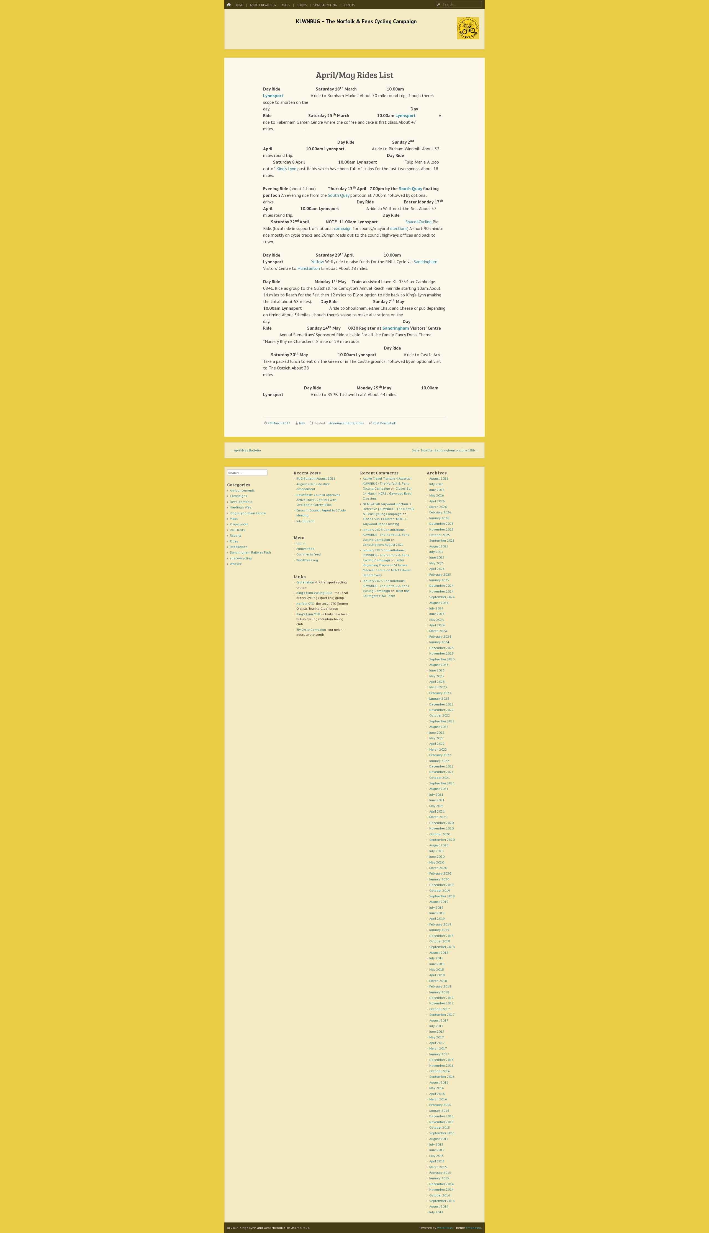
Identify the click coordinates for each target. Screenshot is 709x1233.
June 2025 (437, 557)
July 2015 (436, 1144)
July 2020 (436, 851)
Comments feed (308, 554)
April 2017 (437, 1043)
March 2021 (438, 817)
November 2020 (441, 828)
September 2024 (442, 597)
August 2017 (438, 1020)
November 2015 (441, 1122)
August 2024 (438, 603)
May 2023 (436, 676)
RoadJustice (238, 547)
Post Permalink (384, 423)
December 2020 (441, 823)
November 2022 (441, 710)
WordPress (445, 1228)
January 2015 (439, 1178)
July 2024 (436, 608)
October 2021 (439, 778)
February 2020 (440, 873)
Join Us (349, 5)
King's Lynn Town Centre (248, 513)
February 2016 (440, 1105)
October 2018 (439, 941)
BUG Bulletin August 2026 (315, 478)
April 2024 (437, 625)
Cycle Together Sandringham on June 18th (445, 450)
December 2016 (441, 1060)
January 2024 (439, 642)
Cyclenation (305, 582)
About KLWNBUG (263, 5)
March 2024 (438, 631)
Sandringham (425, 261)
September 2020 (442, 839)
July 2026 (436, 484)
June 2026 (437, 490)
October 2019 (439, 890)
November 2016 (441, 1065)
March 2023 (438, 687)
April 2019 (437, 918)
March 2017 (438, 1048)
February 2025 (440, 574)
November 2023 (441, 653)
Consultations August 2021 (383, 544)
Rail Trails (237, 530)
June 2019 (437, 913)
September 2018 (442, 947)
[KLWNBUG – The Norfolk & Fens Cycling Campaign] (468, 37)
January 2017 (439, 1054)
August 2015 (438, 1139)
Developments (241, 502)
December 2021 (441, 766)
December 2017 (441, 998)
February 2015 (440, 1172)
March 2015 (438, 1167)
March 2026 (438, 507)
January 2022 (439, 761)
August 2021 (438, 789)
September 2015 (442, 1133)
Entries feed (305, 549)
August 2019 (438, 901)
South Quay (410, 188)
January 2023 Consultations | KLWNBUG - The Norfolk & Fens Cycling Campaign (386, 535)
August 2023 (438, 665)
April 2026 (437, 501)
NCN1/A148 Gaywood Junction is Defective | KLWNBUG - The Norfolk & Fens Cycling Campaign (388, 509)
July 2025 (436, 552)
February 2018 (440, 986)
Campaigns (238, 496)
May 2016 (436, 1088)
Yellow (317, 261)
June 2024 (437, 614)
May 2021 (436, 806)
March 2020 (438, 868)
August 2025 (438, 546)
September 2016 (442, 1076)
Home (239, 5)
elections (398, 228)
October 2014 (439, 1195)
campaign (342, 228)
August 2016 (438, 1082)
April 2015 (437, 1161)
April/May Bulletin (245, 450)
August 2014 (438, 1206)
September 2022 (442, 721)
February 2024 (440, 636)
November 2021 (441, 772)
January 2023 (439, 698)
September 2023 (442, 659)
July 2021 (436, 794)
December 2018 (441, 936)
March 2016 (438, 1099)
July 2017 (436, 1026)
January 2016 (439, 1110)
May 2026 (436, 495)
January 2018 (439, 992)
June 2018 (437, 964)
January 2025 (439, 580)
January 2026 (439, 518)
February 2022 (440, 755)
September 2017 (442, 1014)
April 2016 (437, 1094)
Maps (286, 5)
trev (302, 423)
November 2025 (441, 529)
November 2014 (441, 1189)
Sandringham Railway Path (250, 552)
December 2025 (441, 523)
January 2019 (439, 930)
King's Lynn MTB (308, 614)
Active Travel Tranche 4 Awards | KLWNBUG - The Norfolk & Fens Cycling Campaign (387, 483)
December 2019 (441, 885)
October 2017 (439, 1009)
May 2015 (436, 1156)
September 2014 (442, 1201)
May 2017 (436, 1037)
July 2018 (436, 958)
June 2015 (437, 1150)
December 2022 (441, 704)
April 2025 (437, 569)
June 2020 (437, 856)
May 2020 (436, 862)
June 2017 (437, 1031)
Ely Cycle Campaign (311, 629)
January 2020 (439, 879)
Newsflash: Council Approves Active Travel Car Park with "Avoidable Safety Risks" (318, 500)
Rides (360, 423)
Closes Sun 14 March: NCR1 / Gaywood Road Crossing (387, 493)
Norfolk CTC (305, 603)
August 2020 (438, 845)
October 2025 (439, 535)
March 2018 (438, 981)
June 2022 (437, 732)
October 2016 (439, 1071)
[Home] (229, 4)
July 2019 (436, 907)
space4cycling (325, 5)
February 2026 (440, 512)
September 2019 (442, 896)
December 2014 (441, 1184)
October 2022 (439, 715)
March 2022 (438, 749)
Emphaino (473, 1228)
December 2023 (441, 648)
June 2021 (437, 800)
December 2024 (441, 585)
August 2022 (438, 727)
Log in (300, 543)
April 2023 (437, 681)
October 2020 (439, 834)
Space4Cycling (418, 221)
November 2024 (441, 591)
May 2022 (436, 738)
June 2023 (437, 670)
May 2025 (436, 563)
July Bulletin (305, 521)
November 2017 (441, 1003)
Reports (235, 535)
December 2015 (441, 1116)
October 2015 (439, 1127)
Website (236, 564)
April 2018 (437, 975)
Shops (302, 5)
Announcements (341, 423)
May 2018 (436, 969)
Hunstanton (308, 268)
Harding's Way (240, 507)
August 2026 (438, 478)
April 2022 (437, 743)
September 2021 (442, 783)
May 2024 (436, 619)
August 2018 (438, 952)
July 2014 (436, 1212)
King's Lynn (286, 168)
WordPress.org (307, 560)
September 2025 (442, 540)
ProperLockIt (239, 524)
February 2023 (440, 693)
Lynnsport (273, 95)
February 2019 (440, 924)
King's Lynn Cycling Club (314, 593)
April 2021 (437, 811)
